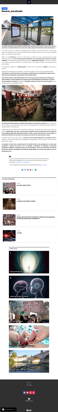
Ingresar (29, 385)
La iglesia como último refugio (26, 201)
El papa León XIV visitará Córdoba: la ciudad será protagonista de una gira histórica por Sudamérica (36, 217)
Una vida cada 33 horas (24, 185)
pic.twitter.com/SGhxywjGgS (23, 162)
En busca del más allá (16, 271)
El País (4, 8)
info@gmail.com (29, 400)
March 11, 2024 (43, 165)
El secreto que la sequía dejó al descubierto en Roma (23, 370)
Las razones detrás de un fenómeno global (22, 346)
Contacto (29, 382)
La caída (19, 233)
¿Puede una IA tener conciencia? (19, 296)
